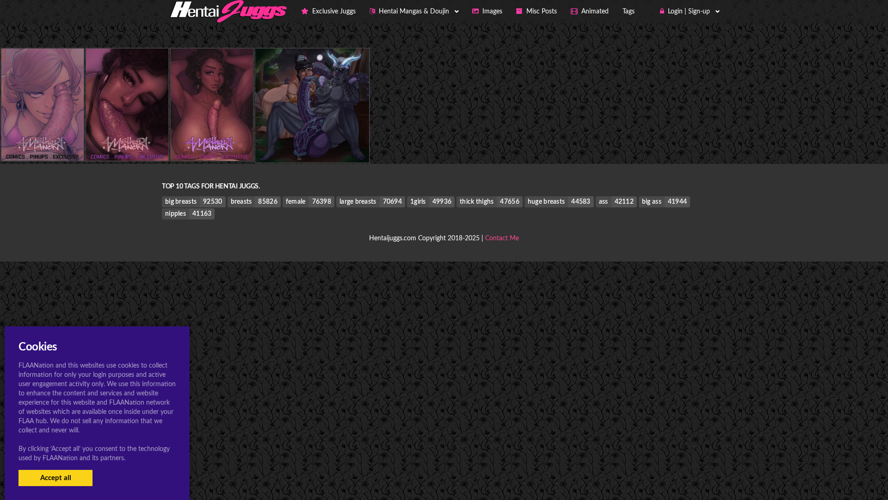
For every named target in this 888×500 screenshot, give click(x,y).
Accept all (55, 478)
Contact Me (502, 238)
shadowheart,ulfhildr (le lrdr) (312, 144)
